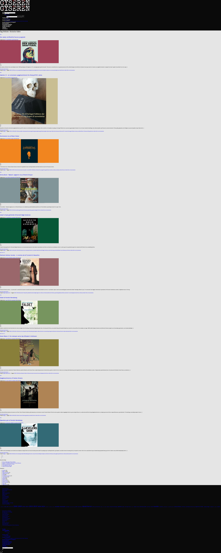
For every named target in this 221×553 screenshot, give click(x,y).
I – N (8, 15)
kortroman (39, 70)
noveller (79, 131)
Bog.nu (3, 491)
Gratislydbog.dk (5, 496)
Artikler (3, 470)
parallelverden (165, 506)
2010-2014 (25, 506)
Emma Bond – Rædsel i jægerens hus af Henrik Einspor (16, 175)
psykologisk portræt (57, 70)
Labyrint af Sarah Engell (7, 466)
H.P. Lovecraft (5, 515)
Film (3, 474)
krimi (52, 331)
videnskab (68, 331)
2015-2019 (33, 506)
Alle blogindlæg (5, 13)
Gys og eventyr (5, 23)
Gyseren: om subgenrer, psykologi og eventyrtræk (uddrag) (16, 21)
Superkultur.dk (5, 523)
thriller (201, 506)
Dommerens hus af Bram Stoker (9, 136)
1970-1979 (2, 506)
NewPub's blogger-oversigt (7, 502)
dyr (103, 506)
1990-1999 (11, 506)
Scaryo (3, 521)
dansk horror (23, 250)
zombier (83, 292)
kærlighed (35, 70)
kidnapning (48, 331)
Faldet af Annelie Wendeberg (8, 297)
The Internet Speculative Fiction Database (10, 525)
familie (23, 70)
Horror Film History (6, 518)
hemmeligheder (30, 70)
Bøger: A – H (7, 14)
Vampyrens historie (6, 25)
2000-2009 (17, 506)
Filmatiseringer (8, 18)
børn (76, 506)
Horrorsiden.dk (5, 519)
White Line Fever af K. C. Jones (8, 464)
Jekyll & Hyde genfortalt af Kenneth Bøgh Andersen (15, 215)
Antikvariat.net (5, 488)
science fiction (177, 506)
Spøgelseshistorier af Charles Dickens (11, 378)
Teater (3, 483)
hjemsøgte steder (45, 131)
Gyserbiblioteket (5, 514)
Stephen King (5, 17)
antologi (67, 506)
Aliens (53, 506)
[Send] (2, 549)
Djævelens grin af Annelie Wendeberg (11, 420)
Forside (4, 12)
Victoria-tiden (64, 70)
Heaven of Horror (5, 516)
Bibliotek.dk (4, 490)
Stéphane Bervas (62, 292)
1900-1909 (12, 131)
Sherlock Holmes (51, 292)
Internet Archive (5, 497)
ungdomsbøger (34, 210)
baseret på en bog (72, 506)
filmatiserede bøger (113, 506)
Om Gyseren (5, 28)
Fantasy (108, 506)
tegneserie (74, 292)
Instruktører (4, 476)
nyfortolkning (51, 250)
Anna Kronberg (22, 331)
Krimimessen (4, 498)
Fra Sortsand (4, 513)
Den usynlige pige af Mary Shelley (8, 461)
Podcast (4, 479)
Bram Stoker (36, 169)
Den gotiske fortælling (7, 24)
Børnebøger (80, 506)
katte (51, 169)
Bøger (1, 34)
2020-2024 (16, 131)
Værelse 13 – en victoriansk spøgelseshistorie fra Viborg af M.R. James (21, 75)
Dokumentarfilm (5, 472)
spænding (29, 210)
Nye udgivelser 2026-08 (7, 465)
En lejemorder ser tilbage (7, 511)
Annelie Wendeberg (29, 331)
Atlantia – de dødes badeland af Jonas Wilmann (11, 463)
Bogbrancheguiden (6, 492)
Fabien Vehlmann (27, 373)
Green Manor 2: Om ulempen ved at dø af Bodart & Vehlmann (18, 336)
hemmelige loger (35, 292)
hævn (49, 169)
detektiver (30, 292)
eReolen (4, 495)
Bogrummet (4, 494)
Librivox (4, 499)
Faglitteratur (4, 473)
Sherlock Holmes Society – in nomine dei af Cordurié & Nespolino (19, 255)
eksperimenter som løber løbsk (32, 250)
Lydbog (3, 478)
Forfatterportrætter (6, 475)
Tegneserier (3, 252)
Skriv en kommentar (71, 70)
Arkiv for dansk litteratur (7, 489)
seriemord (183, 506)
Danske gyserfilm (6, 26)
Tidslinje (4, 27)
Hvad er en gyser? (6, 20)
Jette (17, 39)
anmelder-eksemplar (23, 131)
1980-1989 (6, 506)
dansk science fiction (96, 506)
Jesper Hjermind (52, 131)
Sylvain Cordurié (68, 292)
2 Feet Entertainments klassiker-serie (21, 169)
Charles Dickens (22, 415)
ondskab (57, 169)
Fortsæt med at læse (4, 69)
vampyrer (212, 506)
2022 (20, 250)
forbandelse (16, 210)
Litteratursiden (5, 500)
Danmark (29, 131)
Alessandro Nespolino (23, 292)
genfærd (32, 131)
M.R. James (65, 131)
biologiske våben (36, 331)
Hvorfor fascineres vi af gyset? (9, 22)
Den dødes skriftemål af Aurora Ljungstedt (12, 37)
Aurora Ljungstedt (18, 70)
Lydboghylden (5, 501)
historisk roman (43, 331)
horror (40, 292)
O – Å (8, 16)
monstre (148, 506)
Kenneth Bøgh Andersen (43, 250)
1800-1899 (12, 70)
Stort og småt (5, 482)
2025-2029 (46, 506)
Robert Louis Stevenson (62, 250)
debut (101, 506)
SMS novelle (4, 480)
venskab (215, 506)
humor (35, 373)
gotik (26, 70)
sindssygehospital (56, 453)
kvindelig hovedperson (46, 70)
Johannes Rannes (59, 131)
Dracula (40, 169)
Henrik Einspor (24, 210)
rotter (60, 169)
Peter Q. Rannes (84, 131)
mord (52, 70)
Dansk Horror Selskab (6, 510)
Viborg (88, 131)
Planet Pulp (4, 520)
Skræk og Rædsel (5, 522)
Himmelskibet (5, 517)
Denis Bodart (21, 373)
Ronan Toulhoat (44, 292)
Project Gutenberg (6, 503)
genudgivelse (37, 131)
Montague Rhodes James (72, 131)
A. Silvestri (50, 506)
